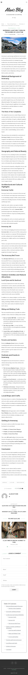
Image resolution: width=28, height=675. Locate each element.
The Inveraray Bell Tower (14, 623)
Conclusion (8, 649)
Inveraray (4, 482)
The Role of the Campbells (14, 608)
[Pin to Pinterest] (20, 488)
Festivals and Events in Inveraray (14, 640)
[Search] (26, 2)
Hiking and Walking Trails (14, 633)
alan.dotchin (12, 34)
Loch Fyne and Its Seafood (14, 630)
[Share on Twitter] (19, 488)
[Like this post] (16, 488)
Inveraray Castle (12, 617)
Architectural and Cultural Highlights (15, 615)
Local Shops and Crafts (11, 643)
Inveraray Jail (11, 620)
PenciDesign (14, 669)
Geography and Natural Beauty (13, 611)
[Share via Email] (22, 488)
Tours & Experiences (11, 24)
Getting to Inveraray (11, 646)
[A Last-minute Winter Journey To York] (14, 530)
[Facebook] (12, 663)
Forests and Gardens (13, 636)
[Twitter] (14, 17)
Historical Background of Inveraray (14, 606)
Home (2, 24)
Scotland (12, 482)
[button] (2, 534)
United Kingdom (20, 482)
